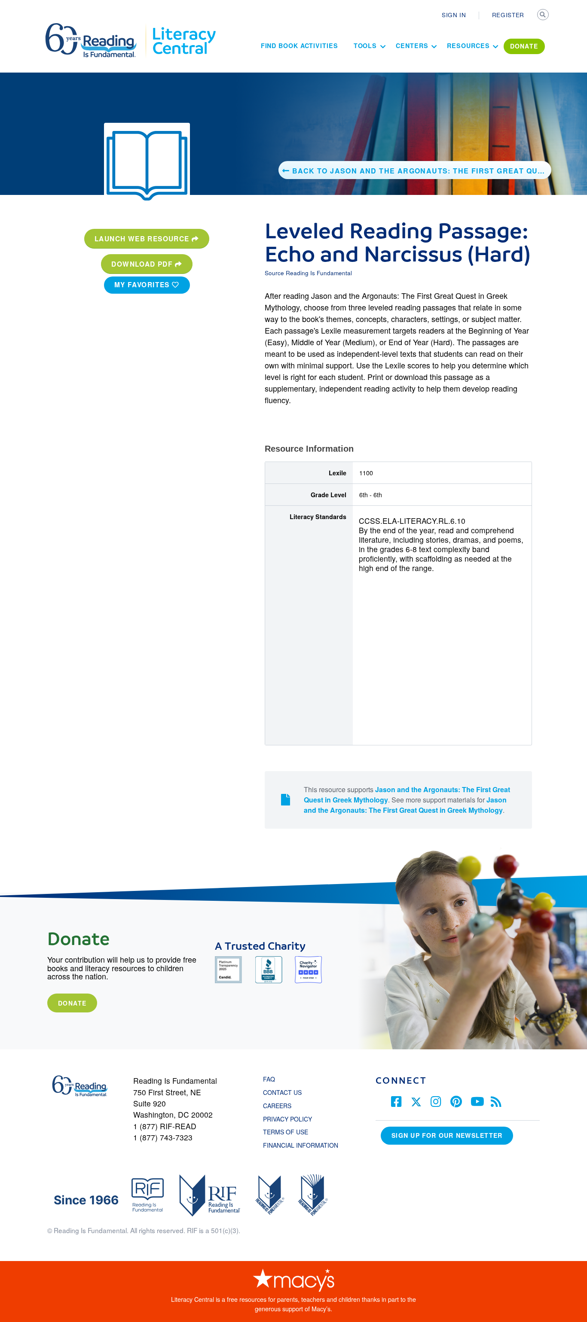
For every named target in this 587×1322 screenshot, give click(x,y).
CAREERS (277, 1105)
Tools (365, 45)
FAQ (269, 1079)
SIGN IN (454, 14)
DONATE (524, 46)
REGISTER (508, 14)
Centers (412, 45)
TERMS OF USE (290, 1131)
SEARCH (543, 15)
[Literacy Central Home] (184, 27)
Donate (72, 1003)
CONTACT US (285, 1092)
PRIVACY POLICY (287, 1119)
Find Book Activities (299, 45)
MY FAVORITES (143, 284)
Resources (468, 45)
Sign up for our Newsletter (446, 1135)
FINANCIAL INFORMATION (300, 1145)
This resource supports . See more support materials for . (407, 799)
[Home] (97, 27)
